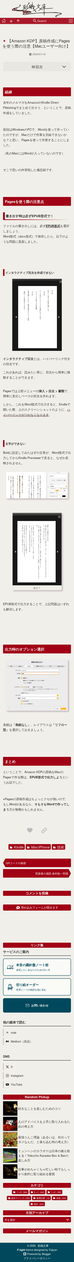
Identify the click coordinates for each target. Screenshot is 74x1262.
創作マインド (20, 1197)
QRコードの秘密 (16, 863)
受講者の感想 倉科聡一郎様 (51, 873)
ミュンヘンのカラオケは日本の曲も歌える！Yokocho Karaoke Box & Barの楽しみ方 (44, 1155)
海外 (38, 1203)
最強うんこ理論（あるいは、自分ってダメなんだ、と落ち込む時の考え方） (44, 1139)
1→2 (55, 1192)
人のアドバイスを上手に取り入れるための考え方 (44, 1123)
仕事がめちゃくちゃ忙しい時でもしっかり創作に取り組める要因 (44, 1171)
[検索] (35, 21)
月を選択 (9, 1220)
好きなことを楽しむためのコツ (39, 1108)
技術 (60, 846)
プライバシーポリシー (37, 1258)
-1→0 (21, 1192)
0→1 (38, 1192)
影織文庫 (43, 1245)
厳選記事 (43, 1197)
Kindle (18, 846)
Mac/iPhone (40, 846)
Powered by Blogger (39, 1254)
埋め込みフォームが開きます (39, 907)
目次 (39, 66)
